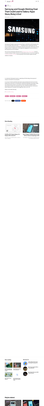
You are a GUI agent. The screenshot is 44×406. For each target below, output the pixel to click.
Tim (8, 5)
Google (19, 96)
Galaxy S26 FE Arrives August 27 (8, 379)
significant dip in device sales (28, 51)
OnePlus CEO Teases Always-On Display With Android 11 (12, 135)
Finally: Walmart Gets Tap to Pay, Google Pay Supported (33, 362)
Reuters (7, 91)
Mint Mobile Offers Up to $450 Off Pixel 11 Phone (33, 373)
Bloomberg (11, 91)
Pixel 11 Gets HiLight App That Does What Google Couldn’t (8, 370)
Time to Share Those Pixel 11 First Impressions (17, 369)
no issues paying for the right (10, 54)
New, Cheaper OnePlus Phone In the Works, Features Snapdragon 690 (31, 135)
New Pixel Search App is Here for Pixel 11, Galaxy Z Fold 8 (17, 379)
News (25, 401)
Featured (8, 401)
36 (7, 17)
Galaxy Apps (13, 96)
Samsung (25, 96)
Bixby (19, 45)
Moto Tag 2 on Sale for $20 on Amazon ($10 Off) (33, 367)
